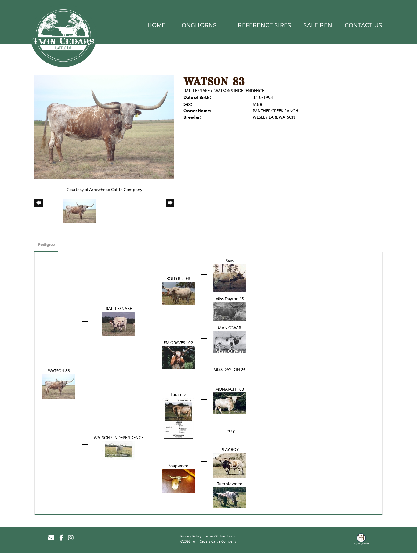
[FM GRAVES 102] (178, 357)
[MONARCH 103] (229, 403)
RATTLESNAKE (196, 90)
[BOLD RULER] (178, 293)
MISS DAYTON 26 (229, 369)
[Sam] (229, 278)
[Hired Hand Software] (361, 540)
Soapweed (178, 465)
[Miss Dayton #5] (229, 311)
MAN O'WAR (229, 328)
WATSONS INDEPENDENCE (239, 90)
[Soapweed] (178, 480)
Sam (230, 261)
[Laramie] (178, 418)
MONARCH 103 (229, 389)
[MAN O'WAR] (229, 342)
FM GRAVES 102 (178, 342)
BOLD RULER (178, 278)
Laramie (178, 394)
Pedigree (46, 244)
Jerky (230, 430)
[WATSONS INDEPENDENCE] (118, 450)
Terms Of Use (214, 536)
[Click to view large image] (104, 126)
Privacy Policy (190, 536)
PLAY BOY (229, 449)
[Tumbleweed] (229, 497)
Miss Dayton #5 (229, 299)
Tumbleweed (229, 483)
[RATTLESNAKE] (118, 324)
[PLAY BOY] (229, 465)
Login (232, 536)
